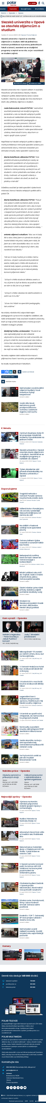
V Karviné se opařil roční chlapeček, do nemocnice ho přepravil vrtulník (32, 715)
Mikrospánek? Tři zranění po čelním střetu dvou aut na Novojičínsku (32, 653)
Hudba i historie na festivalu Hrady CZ (28, 819)
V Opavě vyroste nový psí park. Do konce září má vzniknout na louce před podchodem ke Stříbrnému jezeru (31, 868)
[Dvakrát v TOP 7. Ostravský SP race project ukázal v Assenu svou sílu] (9, 919)
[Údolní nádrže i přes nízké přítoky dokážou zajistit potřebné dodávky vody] (9, 591)
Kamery (7, 946)
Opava (20, 13)
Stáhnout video (35, 83)
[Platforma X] (14, 1087)
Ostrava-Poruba (31, 500)
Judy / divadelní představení (31, 635)
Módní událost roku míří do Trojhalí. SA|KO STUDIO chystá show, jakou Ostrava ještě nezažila (31, 575)
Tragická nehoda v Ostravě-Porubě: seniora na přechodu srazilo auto (31, 495)
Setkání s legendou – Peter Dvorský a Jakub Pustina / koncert (11, 637)
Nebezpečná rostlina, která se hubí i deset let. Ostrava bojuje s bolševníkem (30, 558)
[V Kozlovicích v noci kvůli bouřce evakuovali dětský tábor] (9, 685)
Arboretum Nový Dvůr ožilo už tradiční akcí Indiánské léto (32, 834)
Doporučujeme (9, 488)
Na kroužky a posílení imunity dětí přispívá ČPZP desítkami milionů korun (32, 729)
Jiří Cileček (40, 720)
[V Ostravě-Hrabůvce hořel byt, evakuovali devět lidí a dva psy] (9, 670)
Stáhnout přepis (21, 83)
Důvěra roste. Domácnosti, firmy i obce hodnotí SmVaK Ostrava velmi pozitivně (32, 903)
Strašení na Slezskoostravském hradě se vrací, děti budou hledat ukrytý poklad (31, 604)
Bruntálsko (39, 9)
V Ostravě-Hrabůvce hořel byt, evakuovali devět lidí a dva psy (32, 668)
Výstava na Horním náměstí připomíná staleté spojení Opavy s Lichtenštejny (30, 804)
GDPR (26, 1101)
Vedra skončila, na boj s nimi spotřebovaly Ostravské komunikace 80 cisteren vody (32, 743)
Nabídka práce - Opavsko (16, 770)
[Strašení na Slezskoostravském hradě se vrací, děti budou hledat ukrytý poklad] (9, 605)
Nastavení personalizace (16, 1101)
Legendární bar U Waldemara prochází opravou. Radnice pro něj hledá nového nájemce (31, 699)
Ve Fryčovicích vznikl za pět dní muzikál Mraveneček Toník (30, 757)
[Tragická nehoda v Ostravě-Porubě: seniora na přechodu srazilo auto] (9, 497)
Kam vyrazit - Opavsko (15, 618)
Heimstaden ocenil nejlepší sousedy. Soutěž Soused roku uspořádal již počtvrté (31, 932)
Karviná (35, 442)
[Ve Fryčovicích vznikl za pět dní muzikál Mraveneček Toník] (9, 759)
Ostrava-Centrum (37, 705)
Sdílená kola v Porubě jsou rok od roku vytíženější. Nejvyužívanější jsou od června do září (32, 511)
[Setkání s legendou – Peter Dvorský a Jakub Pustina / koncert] (12, 626)
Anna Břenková (24, 707)
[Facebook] (7, 1087)
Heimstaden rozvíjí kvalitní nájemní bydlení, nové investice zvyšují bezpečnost (32, 391)
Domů (3, 13)
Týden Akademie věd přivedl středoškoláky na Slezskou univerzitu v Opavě (31, 472)
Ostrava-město (36, 547)
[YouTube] (24, 1087)
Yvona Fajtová (32, 35)
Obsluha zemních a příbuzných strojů (12, 776)
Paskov (34, 532)
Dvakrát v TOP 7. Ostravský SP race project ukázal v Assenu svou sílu (32, 917)
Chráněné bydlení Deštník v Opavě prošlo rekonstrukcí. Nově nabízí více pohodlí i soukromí (31, 886)
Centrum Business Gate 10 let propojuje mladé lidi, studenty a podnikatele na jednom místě (32, 436)
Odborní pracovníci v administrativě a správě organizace (33, 777)
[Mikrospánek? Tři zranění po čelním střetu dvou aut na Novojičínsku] (9, 655)
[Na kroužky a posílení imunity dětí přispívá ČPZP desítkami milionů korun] (9, 731)
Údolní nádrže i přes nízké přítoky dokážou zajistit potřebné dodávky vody (31, 589)
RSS (32, 1101)
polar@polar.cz (12, 1070)
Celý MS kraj (35, 658)
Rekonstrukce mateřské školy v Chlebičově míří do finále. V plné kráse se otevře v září (32, 850)
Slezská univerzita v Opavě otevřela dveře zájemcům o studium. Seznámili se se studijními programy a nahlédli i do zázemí (32, 454)
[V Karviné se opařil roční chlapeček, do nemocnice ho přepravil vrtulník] (9, 717)
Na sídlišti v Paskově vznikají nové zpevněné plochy (30, 527)
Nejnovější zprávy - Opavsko (16, 796)
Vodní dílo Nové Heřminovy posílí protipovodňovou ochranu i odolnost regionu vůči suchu (28, 407)
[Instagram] (11, 1087)
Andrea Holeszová (25, 549)
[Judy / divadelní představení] (33, 626)
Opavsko (13, 9)
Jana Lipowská (24, 519)
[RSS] (21, 1087)
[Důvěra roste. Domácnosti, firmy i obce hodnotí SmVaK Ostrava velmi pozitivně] (9, 904)
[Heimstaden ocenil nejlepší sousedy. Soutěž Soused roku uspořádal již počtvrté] (9, 933)
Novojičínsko (26, 9)
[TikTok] (18, 1087)
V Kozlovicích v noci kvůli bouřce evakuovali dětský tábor (32, 683)
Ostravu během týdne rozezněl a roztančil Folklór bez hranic (32, 542)
